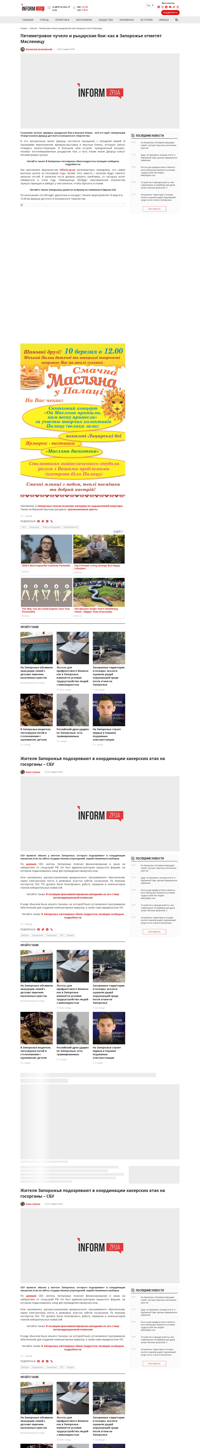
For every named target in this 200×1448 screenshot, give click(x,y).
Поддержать (170, 12)
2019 (23, 527)
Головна (23, 28)
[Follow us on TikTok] (174, 7)
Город (44, 19)
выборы (25, 935)
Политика (62, 19)
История (146, 19)
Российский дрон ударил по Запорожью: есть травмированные (73, 733)
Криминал (127, 19)
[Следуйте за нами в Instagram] (162, 7)
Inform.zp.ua (67, 169)
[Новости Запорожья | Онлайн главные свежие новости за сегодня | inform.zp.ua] (32, 8)
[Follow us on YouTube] (170, 7)
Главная (27, 19)
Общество (106, 19)
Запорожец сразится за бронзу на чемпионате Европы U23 (82, 189)
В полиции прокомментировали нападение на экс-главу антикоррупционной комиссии (82, 895)
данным (31, 864)
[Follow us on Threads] (177, 7)
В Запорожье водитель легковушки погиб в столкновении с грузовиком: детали (35, 734)
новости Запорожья (51, 527)
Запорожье (34, 527)
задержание (37, 935)
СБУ (61, 935)
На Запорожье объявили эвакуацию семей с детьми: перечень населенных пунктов (36, 672)
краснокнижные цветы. (82, 509)
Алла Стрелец (33, 772)
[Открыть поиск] (176, 20)
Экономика (84, 19)
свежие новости (71, 527)
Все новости (154, 209)
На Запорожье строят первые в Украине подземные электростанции (107, 734)
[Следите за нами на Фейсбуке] (158, 7)
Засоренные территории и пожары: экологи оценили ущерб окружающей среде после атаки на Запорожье (108, 676)
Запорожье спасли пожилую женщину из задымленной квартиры (80, 505)
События (33, 28)
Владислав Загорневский (39, 49)
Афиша (164, 19)
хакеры (70, 935)
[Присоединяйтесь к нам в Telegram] (166, 7)
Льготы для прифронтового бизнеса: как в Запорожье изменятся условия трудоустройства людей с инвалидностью (73, 676)
